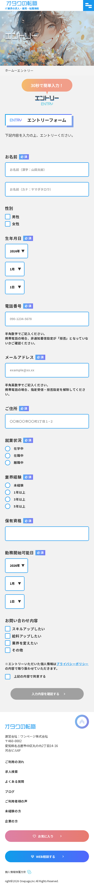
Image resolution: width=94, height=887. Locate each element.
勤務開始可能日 (19, 552)
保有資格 (13, 520)
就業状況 (13, 440)
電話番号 (13, 306)
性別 (9, 208)
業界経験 (13, 477)
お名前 (11, 156)
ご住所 (11, 408)
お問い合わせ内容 (21, 620)
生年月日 (13, 238)
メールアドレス (19, 357)
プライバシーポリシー (72, 664)
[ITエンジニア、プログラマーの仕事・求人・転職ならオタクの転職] (20, 726)
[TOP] (11, 70)
